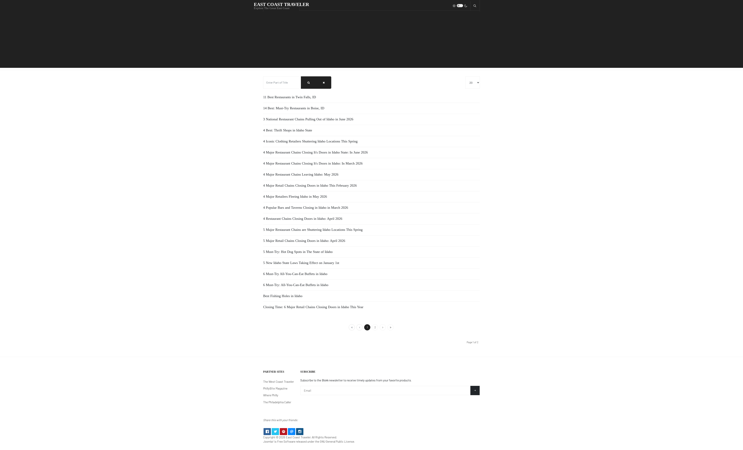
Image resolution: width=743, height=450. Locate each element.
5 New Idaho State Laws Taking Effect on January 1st (301, 263)
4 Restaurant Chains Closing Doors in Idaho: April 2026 (302, 219)
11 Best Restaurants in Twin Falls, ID (289, 97)
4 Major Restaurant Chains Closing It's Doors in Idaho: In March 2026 (313, 163)
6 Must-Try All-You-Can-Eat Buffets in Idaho (295, 274)
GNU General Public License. (337, 441)
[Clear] (323, 82)
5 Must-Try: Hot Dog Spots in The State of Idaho (298, 252)
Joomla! (268, 441)
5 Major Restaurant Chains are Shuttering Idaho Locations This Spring (313, 230)
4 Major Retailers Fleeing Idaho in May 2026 (295, 196)
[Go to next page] (383, 327)
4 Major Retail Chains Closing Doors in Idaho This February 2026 (310, 185)
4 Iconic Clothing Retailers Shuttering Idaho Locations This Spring (310, 141)
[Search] (308, 82)
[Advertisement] (371, 41)
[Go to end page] (390, 327)
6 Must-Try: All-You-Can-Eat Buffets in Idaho (295, 285)
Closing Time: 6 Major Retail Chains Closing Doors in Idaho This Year (313, 307)
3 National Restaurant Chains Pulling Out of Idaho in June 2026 (308, 119)
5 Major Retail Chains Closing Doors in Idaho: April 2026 (304, 241)
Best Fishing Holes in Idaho (282, 296)
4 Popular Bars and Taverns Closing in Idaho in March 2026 (305, 207)
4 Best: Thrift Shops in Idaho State (287, 130)
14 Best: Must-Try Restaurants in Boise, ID (293, 108)
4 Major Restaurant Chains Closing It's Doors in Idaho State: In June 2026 (315, 152)
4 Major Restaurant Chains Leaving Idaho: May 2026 (300, 174)
